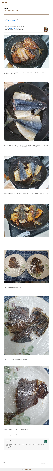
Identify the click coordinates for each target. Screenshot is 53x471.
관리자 (30, 469)
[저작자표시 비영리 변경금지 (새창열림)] (15, 434)
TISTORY (26, 469)
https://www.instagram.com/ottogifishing (12, 19)
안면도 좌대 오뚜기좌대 (10, 20)
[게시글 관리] (8, 435)
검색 (50, 463)
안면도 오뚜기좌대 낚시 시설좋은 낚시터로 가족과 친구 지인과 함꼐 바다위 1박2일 (19, 22)
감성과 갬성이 (5, 2)
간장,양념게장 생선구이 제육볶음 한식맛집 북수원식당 (14, 29)
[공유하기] (7, 435)
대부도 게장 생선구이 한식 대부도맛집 (12, 28)
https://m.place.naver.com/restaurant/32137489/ (14, 26)
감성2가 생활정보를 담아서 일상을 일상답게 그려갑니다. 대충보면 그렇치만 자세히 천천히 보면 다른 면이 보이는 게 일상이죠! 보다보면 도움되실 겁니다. (25, 445)
